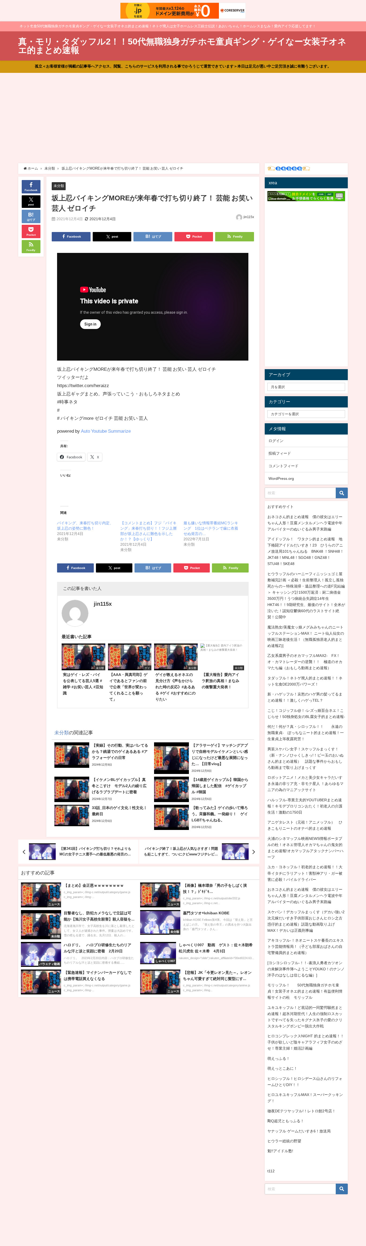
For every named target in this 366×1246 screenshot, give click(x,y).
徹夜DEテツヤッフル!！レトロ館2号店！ (301, 1111)
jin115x (249, 217)
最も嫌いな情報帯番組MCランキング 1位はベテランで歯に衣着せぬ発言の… (211, 528)
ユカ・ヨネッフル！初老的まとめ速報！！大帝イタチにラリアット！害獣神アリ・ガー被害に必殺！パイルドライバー (304, 873)
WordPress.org (281, 478)
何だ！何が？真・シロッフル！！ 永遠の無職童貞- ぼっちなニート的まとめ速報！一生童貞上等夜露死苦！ (305, 733)
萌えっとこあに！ (282, 1068)
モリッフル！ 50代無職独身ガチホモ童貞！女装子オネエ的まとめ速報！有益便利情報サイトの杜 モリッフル (304, 991)
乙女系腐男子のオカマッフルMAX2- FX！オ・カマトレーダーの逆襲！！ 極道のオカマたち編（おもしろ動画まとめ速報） (304, 662)
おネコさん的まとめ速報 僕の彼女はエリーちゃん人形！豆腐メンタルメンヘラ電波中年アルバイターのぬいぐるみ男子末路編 (304, 523)
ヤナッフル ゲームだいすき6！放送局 (299, 1131)
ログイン (275, 441)
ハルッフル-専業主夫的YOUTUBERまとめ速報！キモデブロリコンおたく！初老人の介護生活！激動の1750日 (304, 806)
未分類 (59, 186)
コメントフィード (283, 466)
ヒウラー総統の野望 (284, 1141)
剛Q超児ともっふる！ (285, 1121)
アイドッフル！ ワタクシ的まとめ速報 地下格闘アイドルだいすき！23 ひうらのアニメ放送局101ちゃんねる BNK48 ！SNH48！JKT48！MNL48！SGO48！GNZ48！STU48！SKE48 (305, 551)
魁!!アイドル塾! (280, 1151)
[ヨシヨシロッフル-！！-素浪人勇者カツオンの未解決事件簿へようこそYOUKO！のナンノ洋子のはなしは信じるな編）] (306, 969)
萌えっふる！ (278, 1058)
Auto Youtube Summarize (106, 431)
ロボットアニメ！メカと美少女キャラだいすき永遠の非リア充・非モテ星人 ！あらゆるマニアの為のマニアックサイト (305, 784)
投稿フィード (279, 453)
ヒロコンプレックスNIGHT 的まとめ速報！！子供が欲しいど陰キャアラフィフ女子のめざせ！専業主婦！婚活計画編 (305, 1042)
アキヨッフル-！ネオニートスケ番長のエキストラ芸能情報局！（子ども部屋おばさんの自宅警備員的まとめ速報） (305, 946)
